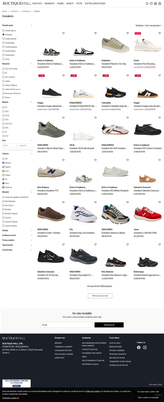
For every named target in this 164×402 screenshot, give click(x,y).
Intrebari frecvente (92, 353)
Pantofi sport (26, 11)
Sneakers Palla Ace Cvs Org (114, 64)
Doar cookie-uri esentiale (148, 398)
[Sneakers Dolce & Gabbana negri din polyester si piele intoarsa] (84, 45)
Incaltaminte (14, 11)
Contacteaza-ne (89, 349)
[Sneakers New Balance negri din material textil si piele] (116, 256)
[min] (9, 145)
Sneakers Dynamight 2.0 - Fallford (81, 275)
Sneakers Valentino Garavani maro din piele (146, 191)
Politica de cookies (93, 391)
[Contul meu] (155, 3)
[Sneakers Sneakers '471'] (51, 172)
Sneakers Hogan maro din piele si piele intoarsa (147, 106)
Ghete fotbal (9, 43)
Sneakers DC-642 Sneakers (114, 148)
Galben (8, 175)
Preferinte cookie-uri (10, 398)
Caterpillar (106, 103)
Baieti (70, 3)
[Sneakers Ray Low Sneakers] (84, 214)
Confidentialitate (63, 350)
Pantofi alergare (11, 47)
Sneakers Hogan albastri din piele (49, 106)
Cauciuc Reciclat (11, 222)
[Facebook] (139, 347)
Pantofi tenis (9, 55)
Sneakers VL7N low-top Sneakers (47, 275)
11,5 (6, 136)
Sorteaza (139, 25)
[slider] (3, 150)
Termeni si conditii (63, 347)
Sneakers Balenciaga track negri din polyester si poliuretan (147, 275)
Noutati (37, 3)
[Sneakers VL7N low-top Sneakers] (51, 256)
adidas (7, 81)
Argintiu (8, 167)
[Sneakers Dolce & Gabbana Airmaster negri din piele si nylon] (51, 45)
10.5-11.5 (8, 124)
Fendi (136, 60)
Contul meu (114, 343)
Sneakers (8, 35)
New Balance (43, 187)
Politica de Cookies (64, 354)
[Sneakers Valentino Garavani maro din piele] (148, 172)
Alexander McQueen (13, 93)
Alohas (7, 97)
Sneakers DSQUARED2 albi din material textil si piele (83, 106)
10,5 (6, 111)
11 (6, 132)
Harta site (59, 358)
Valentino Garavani (142, 187)
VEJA (72, 145)
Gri (6, 179)
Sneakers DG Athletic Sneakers (115, 191)
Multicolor (8, 187)
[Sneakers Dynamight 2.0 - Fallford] (84, 256)
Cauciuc (8, 218)
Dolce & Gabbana (45, 60)
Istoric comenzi (117, 350)
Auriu (7, 171)
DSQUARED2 (76, 103)
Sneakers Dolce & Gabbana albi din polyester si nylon (83, 191)
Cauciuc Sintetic (11, 226)
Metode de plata (117, 358)
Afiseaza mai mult (100, 296)
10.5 (6, 120)
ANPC (84, 357)
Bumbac (8, 209)
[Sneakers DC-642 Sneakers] (116, 130)
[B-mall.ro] (17, 3)
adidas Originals (11, 85)
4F (6, 73)
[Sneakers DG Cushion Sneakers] (148, 130)
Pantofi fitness (10, 51)
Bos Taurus (9, 205)
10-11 (7, 115)
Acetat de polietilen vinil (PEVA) (16, 197)
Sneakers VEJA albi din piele (82, 148)
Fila (71, 229)
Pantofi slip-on (10, 30)
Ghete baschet (10, 39)
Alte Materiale (10, 201)
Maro (7, 183)
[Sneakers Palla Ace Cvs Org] (116, 45)
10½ (6, 128)
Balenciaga (139, 272)
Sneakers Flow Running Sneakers (144, 64)
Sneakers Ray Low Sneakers (82, 233)
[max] (26, 145)
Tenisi (7, 59)
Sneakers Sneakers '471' (48, 191)
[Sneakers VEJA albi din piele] (84, 130)
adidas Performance (12, 89)
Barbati (50, 3)
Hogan (40, 103)
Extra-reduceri (95, 3)
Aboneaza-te (109, 325)
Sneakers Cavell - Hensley (48, 233)
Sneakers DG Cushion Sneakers (148, 148)
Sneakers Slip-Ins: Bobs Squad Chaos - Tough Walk (50, 148)
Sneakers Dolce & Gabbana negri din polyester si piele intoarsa (82, 64)
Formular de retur (118, 365)
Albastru (8, 163)
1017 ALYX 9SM (11, 69)
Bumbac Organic (11, 213)
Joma (136, 229)
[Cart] (159, 3)
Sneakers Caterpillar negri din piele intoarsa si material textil (114, 106)
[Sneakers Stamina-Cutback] (116, 214)
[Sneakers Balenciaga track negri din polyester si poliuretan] (148, 256)
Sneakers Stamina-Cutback (113, 233)
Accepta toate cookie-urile (148, 392)
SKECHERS (42, 145)
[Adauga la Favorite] (63, 33)
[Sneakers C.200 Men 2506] (148, 214)
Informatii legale (90, 364)
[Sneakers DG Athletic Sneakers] (116, 172)
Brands (58, 343)
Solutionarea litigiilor (93, 360)
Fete (79, 3)
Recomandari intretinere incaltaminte (94, 344)
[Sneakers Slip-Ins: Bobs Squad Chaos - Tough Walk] (51, 130)
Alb (6, 159)
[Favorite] (151, 3)
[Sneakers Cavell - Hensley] (51, 214)
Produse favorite (117, 354)
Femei (60, 3)
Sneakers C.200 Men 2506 (145, 233)
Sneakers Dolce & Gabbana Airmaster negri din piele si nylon (51, 64)
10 (6, 107)
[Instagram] (145, 347)
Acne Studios (10, 77)
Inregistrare (115, 347)
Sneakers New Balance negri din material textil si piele (114, 275)
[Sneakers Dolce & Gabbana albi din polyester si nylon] (84, 172)
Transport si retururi (120, 361)
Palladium (106, 60)
